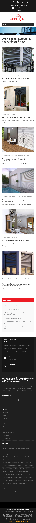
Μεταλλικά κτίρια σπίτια (10, 486)
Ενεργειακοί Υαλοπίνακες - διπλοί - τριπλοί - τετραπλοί (18, 465)
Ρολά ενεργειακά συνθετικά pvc (13, 306)
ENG (19, 10)
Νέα (4, 424)
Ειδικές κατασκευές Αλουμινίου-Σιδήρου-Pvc (15, 471)
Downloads (6, 435)
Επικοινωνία (6, 438)
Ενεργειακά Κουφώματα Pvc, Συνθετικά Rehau (16, 448)
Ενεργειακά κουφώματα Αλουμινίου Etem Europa (16, 451)
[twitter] (13, 2)
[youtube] (23, 2)
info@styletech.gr (19, 8)
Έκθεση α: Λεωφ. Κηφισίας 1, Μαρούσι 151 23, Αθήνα (16, 348)
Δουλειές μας (7, 429)
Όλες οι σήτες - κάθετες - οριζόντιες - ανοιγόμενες (17, 462)
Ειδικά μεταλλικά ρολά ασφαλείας (14, 309)
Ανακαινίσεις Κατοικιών (10, 492)
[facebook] (8, 2)
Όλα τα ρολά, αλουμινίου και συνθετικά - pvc (15, 454)
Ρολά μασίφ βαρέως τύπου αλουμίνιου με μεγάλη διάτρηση (17, 322)
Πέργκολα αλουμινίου (9, 489)
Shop (4, 415)
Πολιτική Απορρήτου (22, 521)
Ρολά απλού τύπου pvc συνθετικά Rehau (15, 241)
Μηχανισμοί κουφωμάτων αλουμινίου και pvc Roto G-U (18, 480)
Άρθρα (5, 418)
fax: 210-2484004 (23, 6)
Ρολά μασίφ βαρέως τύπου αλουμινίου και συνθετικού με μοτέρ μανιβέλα (16, 285)
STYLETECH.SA (12, 505)
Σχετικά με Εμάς (7, 412)
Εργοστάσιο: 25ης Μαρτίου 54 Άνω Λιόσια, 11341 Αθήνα (17, 345)
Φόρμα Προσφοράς (8, 432)
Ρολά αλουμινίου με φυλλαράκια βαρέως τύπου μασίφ (17, 327)
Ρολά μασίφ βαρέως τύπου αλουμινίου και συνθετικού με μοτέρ (15, 313)
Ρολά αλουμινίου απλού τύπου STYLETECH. (16, 117)
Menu (4, 24)
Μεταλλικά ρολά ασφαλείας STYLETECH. (15, 78)
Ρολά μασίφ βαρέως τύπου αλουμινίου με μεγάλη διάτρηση (15, 200)
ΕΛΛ (16, 10)
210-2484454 (14, 6)
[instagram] (28, 2)
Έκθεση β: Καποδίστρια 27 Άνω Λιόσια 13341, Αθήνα (16, 351)
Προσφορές (6, 427)
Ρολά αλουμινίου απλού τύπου (13, 318)
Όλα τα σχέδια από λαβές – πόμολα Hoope (15, 483)
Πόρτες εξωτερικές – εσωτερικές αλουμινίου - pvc (17, 474)
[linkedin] (18, 2)
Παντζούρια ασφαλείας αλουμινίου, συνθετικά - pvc (17, 457)
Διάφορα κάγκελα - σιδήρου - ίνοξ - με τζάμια (15, 468)
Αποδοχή (11, 521)
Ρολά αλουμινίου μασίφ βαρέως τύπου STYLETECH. (15, 160)
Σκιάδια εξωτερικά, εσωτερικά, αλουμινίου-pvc (16, 459)
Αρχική (5, 409)
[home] (18, 21)
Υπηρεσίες (6, 421)
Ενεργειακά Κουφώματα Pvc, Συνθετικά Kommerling (17, 477)
